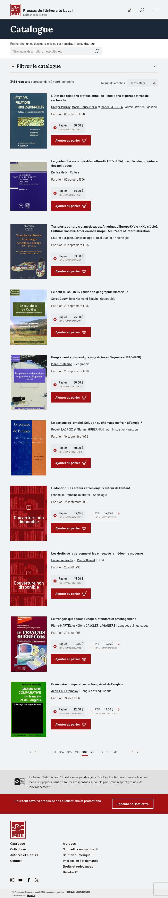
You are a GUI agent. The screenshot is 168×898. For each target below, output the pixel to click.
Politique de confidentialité (78, 892)
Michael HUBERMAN (90, 429)
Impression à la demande (81, 860)
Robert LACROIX (62, 429)
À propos (69, 843)
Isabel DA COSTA (112, 107)
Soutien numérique (77, 855)
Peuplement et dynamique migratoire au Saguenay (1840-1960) (96, 357)
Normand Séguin (87, 298)
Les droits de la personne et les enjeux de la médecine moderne (97, 553)
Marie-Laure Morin (84, 107)
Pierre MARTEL (61, 625)
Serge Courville (61, 298)
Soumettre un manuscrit (80, 849)
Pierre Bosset (86, 560)
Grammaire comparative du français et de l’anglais (87, 684)
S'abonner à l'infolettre (133, 804)
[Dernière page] (136, 752)
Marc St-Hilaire (61, 364)
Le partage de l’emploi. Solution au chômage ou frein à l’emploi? (96, 422)
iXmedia (31, 895)
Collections (18, 849)
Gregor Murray (60, 107)
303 (53, 752)
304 (61, 752)
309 (100, 752)
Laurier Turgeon (62, 237)
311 (115, 752)
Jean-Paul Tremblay (64, 691)
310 (108, 752)
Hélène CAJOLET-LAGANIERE (95, 625)
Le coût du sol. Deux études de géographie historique (89, 292)
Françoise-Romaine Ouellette (71, 495)
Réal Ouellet (104, 237)
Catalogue (17, 843)
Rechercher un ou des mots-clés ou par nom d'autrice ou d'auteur (52, 43)
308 (92, 752)
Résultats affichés (113, 83)
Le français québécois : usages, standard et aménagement (93, 619)
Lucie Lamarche (62, 560)
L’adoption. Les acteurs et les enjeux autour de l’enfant (90, 488)
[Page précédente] (36, 752)
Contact (16, 860)
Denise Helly (59, 172)
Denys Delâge (83, 237)
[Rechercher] (97, 51)
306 (76, 752)
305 (69, 752)
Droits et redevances (78, 866)
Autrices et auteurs (24, 855)
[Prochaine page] (132, 752)
